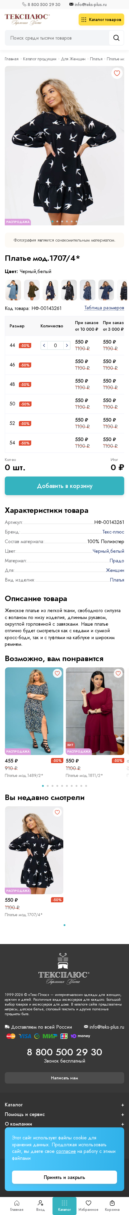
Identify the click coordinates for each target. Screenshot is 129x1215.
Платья (96, 59)
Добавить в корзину (64, 486)
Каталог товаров (105, 20)
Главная (16, 1209)
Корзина (112, 1209)
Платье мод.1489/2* (24, 775)
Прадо (117, 560)
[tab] (43, 786)
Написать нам (64, 1078)
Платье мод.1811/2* (84, 775)
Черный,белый (108, 551)
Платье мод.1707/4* (24, 915)
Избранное (88, 1209)
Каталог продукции (39, 59)
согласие (66, 1151)
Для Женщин (73, 59)
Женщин (115, 570)
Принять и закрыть (64, 1177)
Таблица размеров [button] (104, 308)
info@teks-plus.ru (91, 4)
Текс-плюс (113, 531)
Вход (40, 1209)
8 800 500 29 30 (44, 4)
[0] (44, 345)
